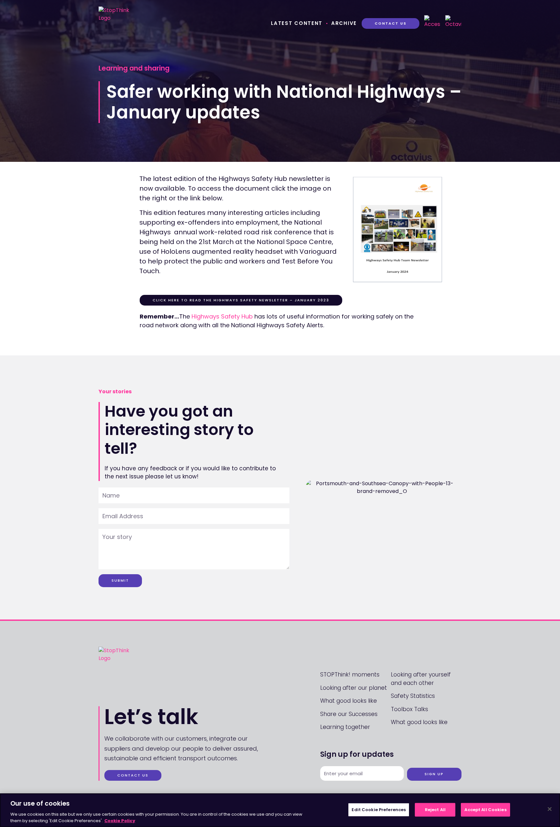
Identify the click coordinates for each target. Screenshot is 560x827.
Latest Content (296, 23)
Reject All (435, 810)
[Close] (549, 809)
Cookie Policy (119, 820)
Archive (344, 23)
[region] (280, 810)
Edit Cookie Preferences (379, 810)
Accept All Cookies (485, 810)
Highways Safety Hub (222, 316)
